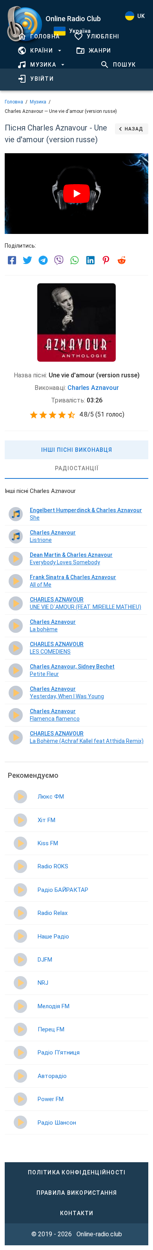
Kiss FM (48, 843)
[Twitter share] (27, 260)
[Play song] (16, 514)
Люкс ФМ (51, 796)
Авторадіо (52, 1076)
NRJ (43, 982)
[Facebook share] (12, 260)
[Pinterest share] (106, 260)
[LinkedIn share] (90, 260)
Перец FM (51, 1029)
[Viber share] (59, 260)
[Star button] (33, 415)
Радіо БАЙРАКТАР (63, 889)
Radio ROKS (53, 866)
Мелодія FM (53, 1006)
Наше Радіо (53, 936)
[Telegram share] (43, 260)
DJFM (45, 959)
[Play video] (76, 193)
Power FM (51, 1099)
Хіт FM (46, 820)
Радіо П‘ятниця (59, 1052)
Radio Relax (52, 913)
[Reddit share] (122, 260)
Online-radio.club (99, 1234)
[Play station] (20, 796)
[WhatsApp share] (74, 260)
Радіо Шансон (57, 1122)
